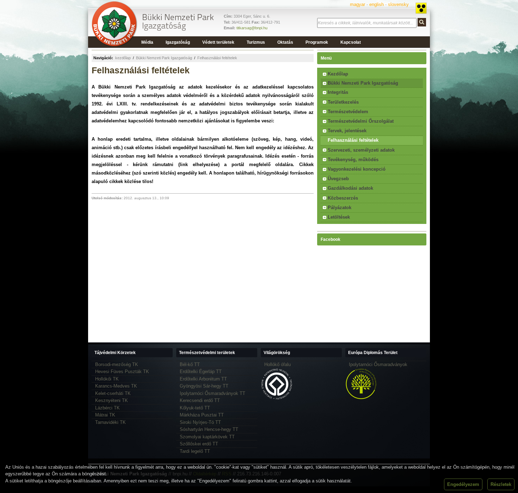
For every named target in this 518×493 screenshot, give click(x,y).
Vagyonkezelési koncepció (357, 169)
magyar (357, 4)
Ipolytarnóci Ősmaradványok (378, 364)
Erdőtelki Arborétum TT (203, 379)
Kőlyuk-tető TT (195, 407)
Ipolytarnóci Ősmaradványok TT (212, 393)
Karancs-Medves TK (116, 386)
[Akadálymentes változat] (421, 8)
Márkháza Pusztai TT (202, 415)
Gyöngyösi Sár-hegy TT (204, 386)
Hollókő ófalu (277, 364)
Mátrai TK (105, 415)
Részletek (501, 484)
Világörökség (277, 352)
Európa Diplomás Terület (372, 352)
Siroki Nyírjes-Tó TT (200, 422)
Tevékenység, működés (353, 159)
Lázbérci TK (107, 407)
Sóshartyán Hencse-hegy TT (209, 429)
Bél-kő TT (190, 364)
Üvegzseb (338, 178)
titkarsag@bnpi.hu (251, 28)
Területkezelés (343, 102)
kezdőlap (123, 58)
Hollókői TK (107, 379)
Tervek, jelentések (347, 130)
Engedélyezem (463, 484)
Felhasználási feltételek (217, 58)
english (376, 4)
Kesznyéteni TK (111, 400)
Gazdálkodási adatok (350, 188)
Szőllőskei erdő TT (199, 443)
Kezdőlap (338, 74)
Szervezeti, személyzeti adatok (361, 150)
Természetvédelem (348, 111)
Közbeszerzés (343, 198)
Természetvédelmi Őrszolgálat (361, 121)
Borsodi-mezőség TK (116, 364)
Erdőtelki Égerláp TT (201, 371)
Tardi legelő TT (195, 451)
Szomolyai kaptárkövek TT (207, 436)
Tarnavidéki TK (110, 422)
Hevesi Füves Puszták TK (122, 371)
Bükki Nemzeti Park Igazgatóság (164, 58)
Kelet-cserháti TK (113, 393)
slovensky (398, 4)
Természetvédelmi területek (207, 352)
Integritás (338, 92)
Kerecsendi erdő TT (200, 400)
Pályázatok (339, 207)
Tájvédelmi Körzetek (115, 352)
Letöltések (339, 217)
